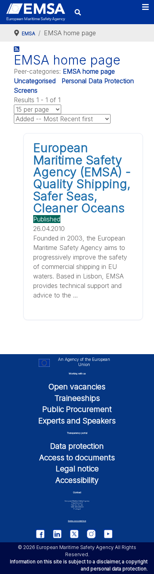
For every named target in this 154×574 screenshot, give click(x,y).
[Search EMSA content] (78, 12)
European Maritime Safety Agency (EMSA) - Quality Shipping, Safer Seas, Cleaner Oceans (82, 178)
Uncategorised (35, 81)
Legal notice (77, 468)
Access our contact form (77, 521)
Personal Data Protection (98, 81)
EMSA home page (89, 71)
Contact (77, 492)
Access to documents (77, 457)
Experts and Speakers (77, 420)
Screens (26, 90)
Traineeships (77, 398)
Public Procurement (77, 409)
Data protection (77, 446)
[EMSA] (35, 12)
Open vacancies (77, 386)
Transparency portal (77, 432)
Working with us (77, 373)
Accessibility (77, 480)
